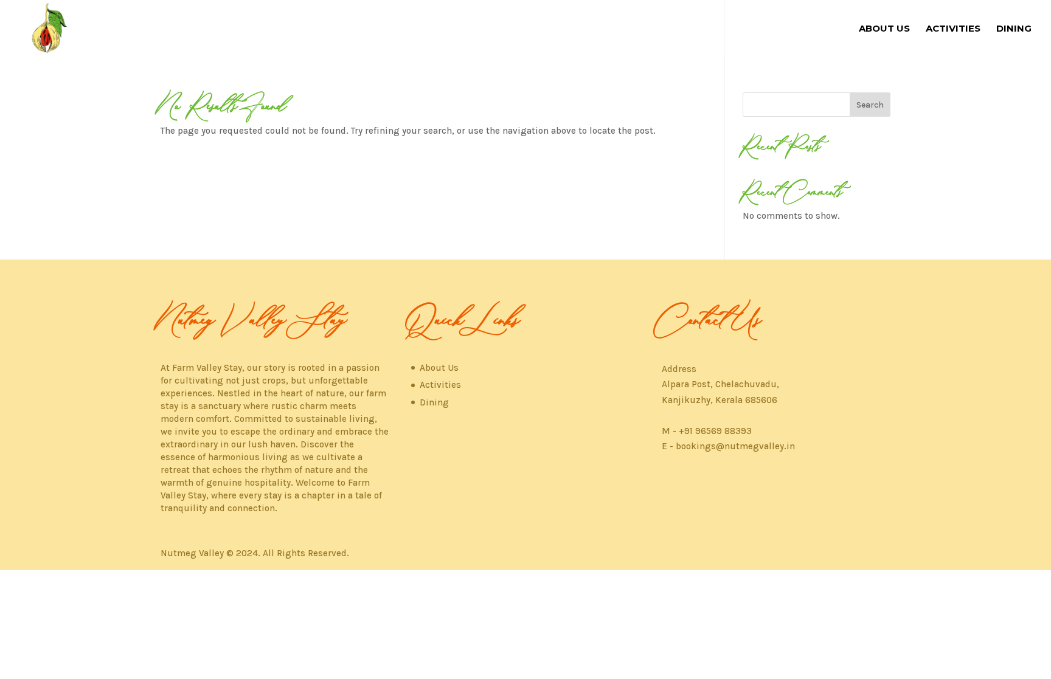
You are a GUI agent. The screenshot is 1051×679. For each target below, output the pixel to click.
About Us (439, 367)
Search (870, 105)
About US (884, 29)
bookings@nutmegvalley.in (735, 446)
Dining (1014, 29)
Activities (953, 29)
